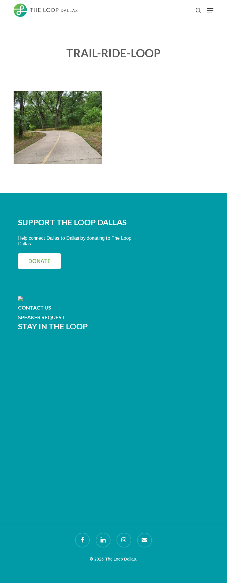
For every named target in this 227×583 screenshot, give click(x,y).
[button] (210, 10)
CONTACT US (34, 308)
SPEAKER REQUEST (41, 317)
